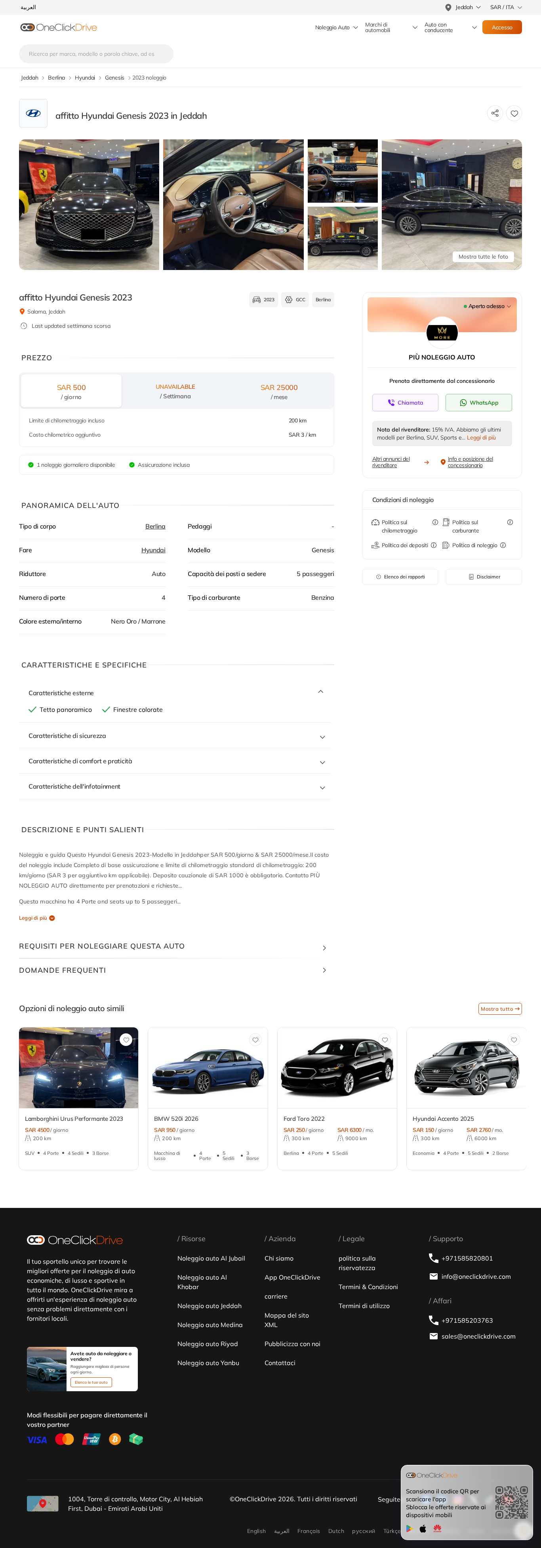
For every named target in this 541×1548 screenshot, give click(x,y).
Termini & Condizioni (368, 1287)
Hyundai (153, 550)
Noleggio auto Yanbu (208, 1363)
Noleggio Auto (332, 27)
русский (363, 1531)
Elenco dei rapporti (404, 577)
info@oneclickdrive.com (476, 1276)
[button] (18, 1072)
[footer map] (43, 1504)
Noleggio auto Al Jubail (211, 1258)
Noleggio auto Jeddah (209, 1306)
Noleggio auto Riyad (207, 1344)
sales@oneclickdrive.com (478, 1336)
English (256, 1531)
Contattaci (280, 1363)
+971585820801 (467, 1258)
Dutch (336, 1531)
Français (308, 1531)
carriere (276, 1296)
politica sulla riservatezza (357, 1263)
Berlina (155, 526)
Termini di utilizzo (364, 1306)
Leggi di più (33, 917)
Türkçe (392, 1531)
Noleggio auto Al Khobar (202, 1282)
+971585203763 (467, 1320)
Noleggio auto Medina (210, 1325)
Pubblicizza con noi (292, 1344)
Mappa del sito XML (287, 1320)
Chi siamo (279, 1258)
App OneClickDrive (292, 1277)
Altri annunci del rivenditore (391, 462)
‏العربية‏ (282, 1531)
